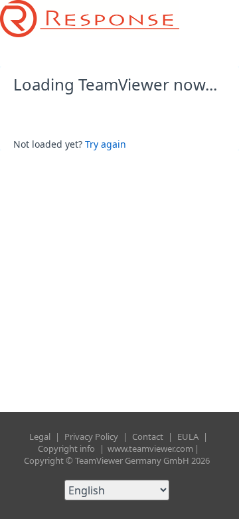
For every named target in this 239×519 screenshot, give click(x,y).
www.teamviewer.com (150, 448)
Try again (105, 144)
